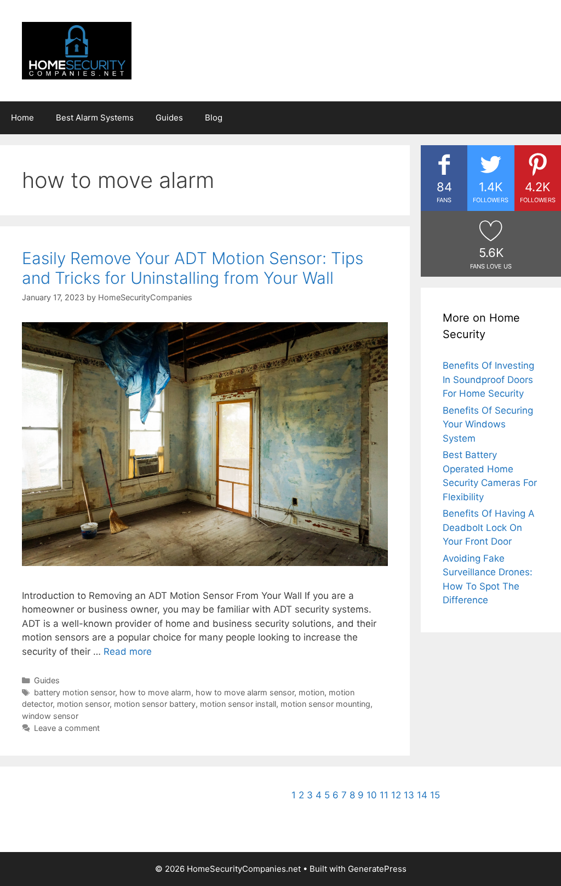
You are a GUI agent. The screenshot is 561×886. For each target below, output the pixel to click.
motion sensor (83, 703)
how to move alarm (155, 692)
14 (422, 795)
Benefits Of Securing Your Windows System (488, 424)
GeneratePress (377, 869)
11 (384, 795)
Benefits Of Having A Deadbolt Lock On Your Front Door (489, 527)
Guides (169, 117)
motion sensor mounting (325, 703)
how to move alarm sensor (245, 692)
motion (311, 692)
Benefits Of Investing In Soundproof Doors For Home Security (488, 379)
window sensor (50, 716)
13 (409, 795)
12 (396, 795)
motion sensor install (238, 703)
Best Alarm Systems (95, 117)
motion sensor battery (155, 703)
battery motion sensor (74, 692)
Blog (213, 117)
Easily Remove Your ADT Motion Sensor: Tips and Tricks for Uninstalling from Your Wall (192, 268)
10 (372, 795)
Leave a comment (67, 728)
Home (22, 117)
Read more (128, 651)
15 (435, 795)
